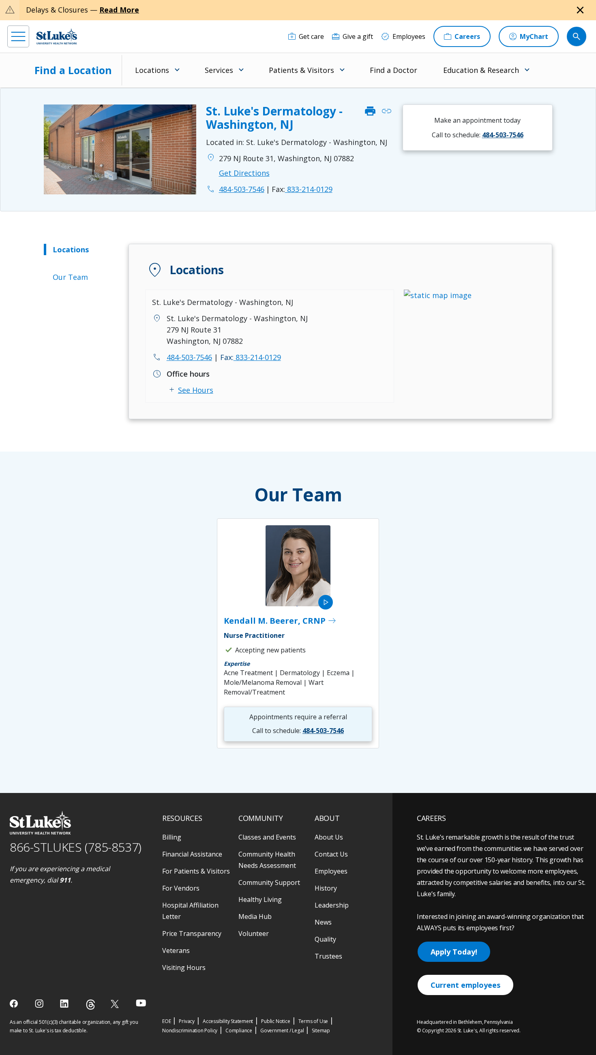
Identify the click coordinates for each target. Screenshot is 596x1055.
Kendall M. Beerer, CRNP (280, 621)
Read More (119, 10)
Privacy (187, 1021)
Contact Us (331, 854)
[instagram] (40, 1004)
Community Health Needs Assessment (267, 860)
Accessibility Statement (228, 1021)
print (370, 111)
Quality (325, 939)
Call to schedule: (477, 134)
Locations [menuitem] (152, 70)
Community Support (269, 882)
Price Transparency (191, 933)
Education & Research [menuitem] (481, 70)
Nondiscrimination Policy (189, 1030)
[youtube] (141, 1003)
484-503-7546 (189, 357)
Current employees (465, 985)
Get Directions (244, 173)
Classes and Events (267, 837)
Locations (71, 249)
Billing (171, 837)
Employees (331, 871)
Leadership (332, 905)
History (326, 888)
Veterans (176, 950)
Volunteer (253, 933)
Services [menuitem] (219, 70)
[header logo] (56, 36)
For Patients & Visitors (196, 871)
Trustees (328, 956)
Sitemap (321, 1030)
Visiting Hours (184, 967)
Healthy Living (260, 899)
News (323, 922)
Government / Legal (282, 1030)
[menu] (18, 36)
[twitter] (116, 1004)
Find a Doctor (393, 70)
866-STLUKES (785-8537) (75, 847)
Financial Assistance (192, 854)
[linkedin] (65, 1004)
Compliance (238, 1030)
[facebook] (15, 1004)
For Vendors (180, 888)
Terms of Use (313, 1021)
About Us (329, 837)
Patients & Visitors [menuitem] (301, 70)
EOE (166, 1021)
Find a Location (73, 70)
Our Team (70, 277)
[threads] (91, 1005)
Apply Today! (454, 952)
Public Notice (275, 1021)
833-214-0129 (302, 189)
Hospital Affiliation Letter (190, 911)
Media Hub (255, 916)
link (386, 111)
